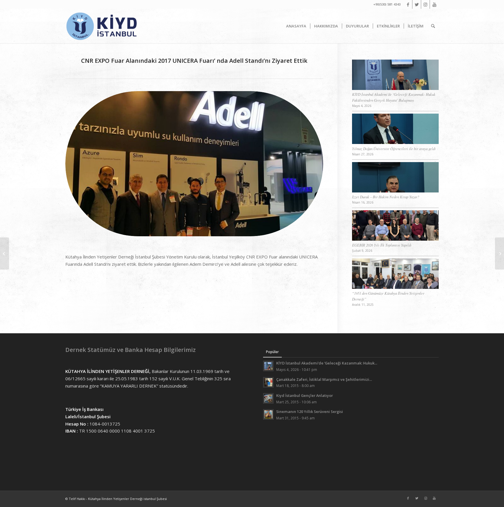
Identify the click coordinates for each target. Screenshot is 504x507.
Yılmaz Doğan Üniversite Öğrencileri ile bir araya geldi (394, 148)
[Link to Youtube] (434, 4)
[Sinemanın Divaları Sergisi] (4, 253)
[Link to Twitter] (416, 4)
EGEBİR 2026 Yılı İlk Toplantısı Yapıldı (382, 244)
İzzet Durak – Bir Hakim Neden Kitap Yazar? (385, 196)
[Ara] (433, 26)
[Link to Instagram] (425, 4)
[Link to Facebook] (408, 4)
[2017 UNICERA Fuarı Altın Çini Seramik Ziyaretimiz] (499, 253)
